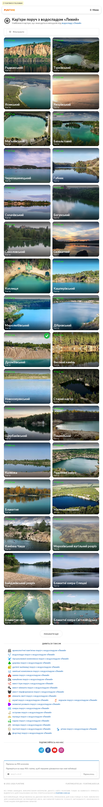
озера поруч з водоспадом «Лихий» (30, 708)
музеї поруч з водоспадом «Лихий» (30, 700)
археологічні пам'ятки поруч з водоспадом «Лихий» (39, 650)
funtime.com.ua (63, 793)
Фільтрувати (18, 32)
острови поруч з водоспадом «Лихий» (32, 712)
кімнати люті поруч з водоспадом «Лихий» (34, 696)
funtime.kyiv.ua (74, 783)
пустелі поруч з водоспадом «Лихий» (31, 729)
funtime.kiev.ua (91, 783)
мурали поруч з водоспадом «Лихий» (78, 700)
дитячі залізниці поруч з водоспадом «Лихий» (36, 667)
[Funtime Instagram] (61, 750)
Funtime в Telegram (13, 3)
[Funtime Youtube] (55, 750)
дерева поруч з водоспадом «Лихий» (31, 662)
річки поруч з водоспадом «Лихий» (79, 729)
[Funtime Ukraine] (9, 10)
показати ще (51, 633)
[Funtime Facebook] (48, 750)
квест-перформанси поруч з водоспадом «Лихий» (38, 691)
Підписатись (88, 774)
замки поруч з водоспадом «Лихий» (30, 675)
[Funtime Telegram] (41, 750)
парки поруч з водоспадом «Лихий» (30, 720)
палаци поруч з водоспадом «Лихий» (31, 716)
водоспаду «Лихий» (71, 23)
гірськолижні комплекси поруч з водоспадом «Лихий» (40, 658)
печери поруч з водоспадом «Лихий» (31, 725)
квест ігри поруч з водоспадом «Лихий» (32, 683)
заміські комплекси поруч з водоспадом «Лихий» (37, 671)
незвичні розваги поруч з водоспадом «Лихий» (36, 704)
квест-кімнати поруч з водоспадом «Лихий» (35, 687)
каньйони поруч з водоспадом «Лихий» (32, 679)
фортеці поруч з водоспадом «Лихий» (32, 733)
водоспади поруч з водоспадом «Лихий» (33, 654)
